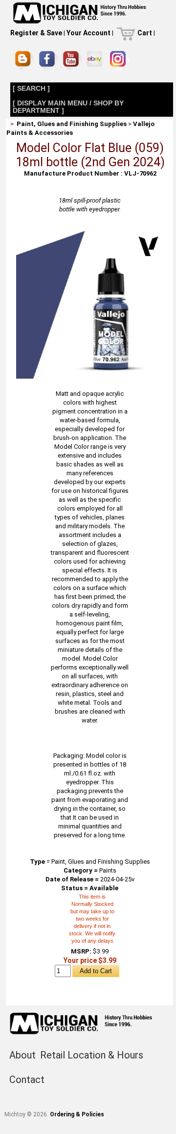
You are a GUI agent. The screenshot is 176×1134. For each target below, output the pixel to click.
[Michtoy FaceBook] (49, 61)
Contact (26, 1079)
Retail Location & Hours (91, 1055)
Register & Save (36, 33)
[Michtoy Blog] (25, 61)
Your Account (88, 33)
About (22, 1055)
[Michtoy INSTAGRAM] (119, 60)
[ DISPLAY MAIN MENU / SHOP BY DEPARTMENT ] (68, 106)
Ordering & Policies (77, 1114)
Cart (144, 33)
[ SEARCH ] (31, 88)
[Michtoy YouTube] (72, 60)
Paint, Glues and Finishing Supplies (72, 124)
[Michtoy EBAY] (96, 60)
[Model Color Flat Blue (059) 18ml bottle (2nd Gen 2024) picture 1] (89, 234)
